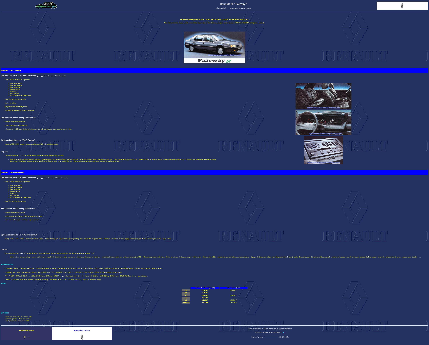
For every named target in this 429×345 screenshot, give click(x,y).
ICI (284, 332)
